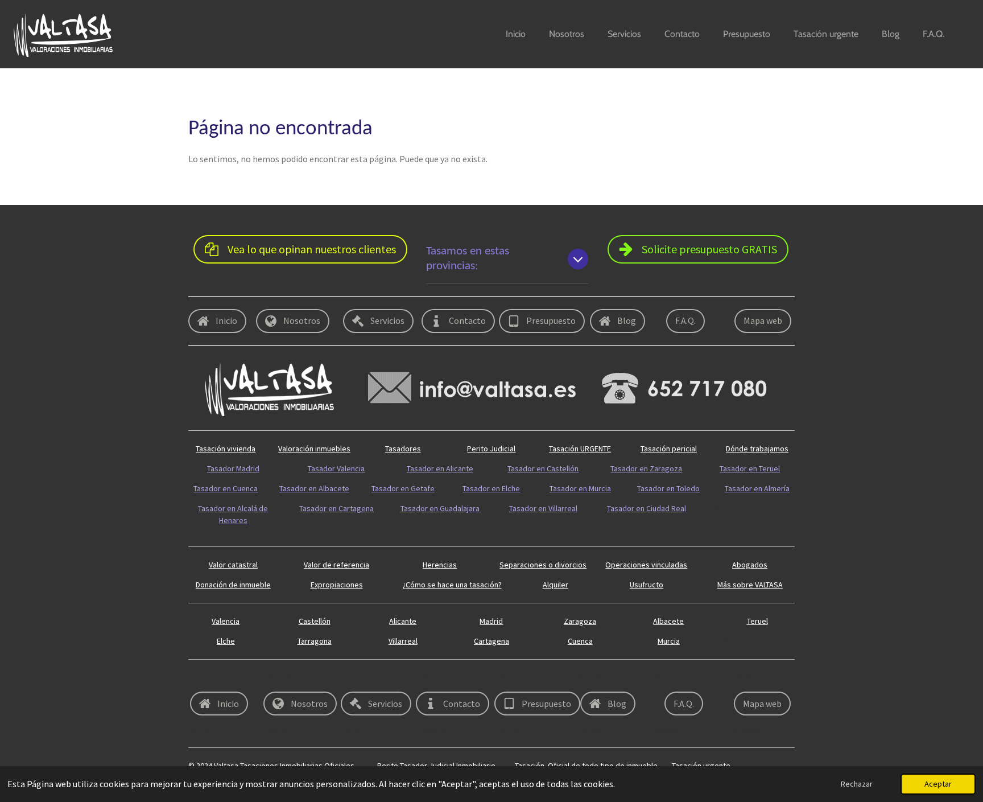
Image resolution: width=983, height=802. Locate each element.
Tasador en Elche (491, 488)
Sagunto (512, 677)
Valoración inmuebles (314, 448)
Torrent (200, 729)
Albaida (743, 677)
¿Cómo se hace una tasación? (452, 584)
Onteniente (673, 677)
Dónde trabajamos (757, 448)
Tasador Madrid (233, 468)
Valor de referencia (336, 565)
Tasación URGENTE (580, 448)
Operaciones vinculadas (646, 565)
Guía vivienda (727, 528)
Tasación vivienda (225, 448)
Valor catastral (233, 565)
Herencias (440, 565)
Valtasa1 (668, 729)
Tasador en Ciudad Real (646, 508)
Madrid (491, 621)
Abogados (749, 565)
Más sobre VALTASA (750, 584)
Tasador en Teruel (750, 468)
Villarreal (403, 641)
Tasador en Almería (757, 488)
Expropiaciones (337, 584)
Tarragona (315, 641)
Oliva (728, 641)
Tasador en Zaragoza (646, 468)
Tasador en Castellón (543, 468)
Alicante (402, 621)
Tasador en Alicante (440, 468)
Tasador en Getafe (403, 488)
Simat (430, 677)
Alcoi (352, 677)
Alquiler (555, 584)
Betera (355, 729)
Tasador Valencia (336, 468)
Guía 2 (715, 508)
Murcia (669, 641)
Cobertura (205, 677)
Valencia (225, 621)
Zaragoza (580, 621)
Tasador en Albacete (314, 488)
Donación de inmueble (233, 584)
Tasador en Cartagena (336, 508)
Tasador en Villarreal (543, 508)
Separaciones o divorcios (543, 565)
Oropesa (281, 677)
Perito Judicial (491, 448)
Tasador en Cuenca (225, 488)
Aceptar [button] (938, 784)
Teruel (757, 621)
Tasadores (403, 448)
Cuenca (580, 641)
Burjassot (747, 729)
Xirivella (589, 677)
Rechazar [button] (857, 784)
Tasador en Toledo (668, 488)
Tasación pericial (669, 448)
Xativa (508, 729)
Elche (226, 641)
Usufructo (646, 584)
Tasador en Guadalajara (440, 508)
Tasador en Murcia (580, 488)
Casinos (589, 729)
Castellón (315, 621)
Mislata (433, 729)
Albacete (668, 621)
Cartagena (491, 641)
